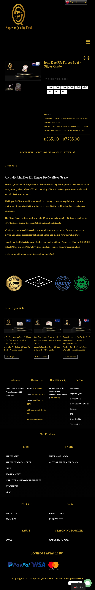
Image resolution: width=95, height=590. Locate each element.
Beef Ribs (64, 126)
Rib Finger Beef (56, 130)
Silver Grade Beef (79, 130)
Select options (11, 357)
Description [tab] (26, 152)
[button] (38, 63)
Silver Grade (67, 130)
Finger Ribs (72, 126)
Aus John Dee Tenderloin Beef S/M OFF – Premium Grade (75, 348)
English (73, 2)
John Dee (80, 126)
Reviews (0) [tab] (69, 152)
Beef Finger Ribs (54, 126)
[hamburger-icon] (88, 42)
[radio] (50, 87)
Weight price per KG (56, 79)
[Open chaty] (88, 583)
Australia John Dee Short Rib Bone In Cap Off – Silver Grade (47, 348)
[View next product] (88, 58)
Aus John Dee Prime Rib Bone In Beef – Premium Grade (17, 348)
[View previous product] (84, 58)
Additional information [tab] (49, 152)
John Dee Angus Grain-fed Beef (63, 118)
